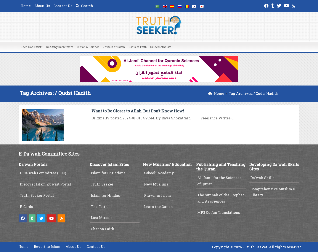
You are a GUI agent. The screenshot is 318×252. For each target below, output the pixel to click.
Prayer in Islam (157, 195)
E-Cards (26, 206)
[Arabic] (157, 6)
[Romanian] (187, 6)
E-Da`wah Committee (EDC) (43, 173)
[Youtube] (287, 5)
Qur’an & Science (88, 47)
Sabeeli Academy (159, 173)
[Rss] (294, 5)
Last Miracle (101, 217)
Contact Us (62, 5)
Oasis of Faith (137, 47)
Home (26, 5)
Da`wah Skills (262, 177)
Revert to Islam (47, 246)
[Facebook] (267, 5)
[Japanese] (201, 6)
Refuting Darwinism (59, 47)
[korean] (194, 6)
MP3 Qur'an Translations (218, 212)
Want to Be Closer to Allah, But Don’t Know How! (138, 110)
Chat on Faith (102, 229)
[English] (165, 6)
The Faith (99, 206)
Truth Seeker (102, 184)
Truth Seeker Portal (37, 195)
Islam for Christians (108, 173)
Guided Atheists (160, 47)
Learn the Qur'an (158, 206)
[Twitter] (279, 5)
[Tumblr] (273, 5)
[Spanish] (172, 6)
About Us (42, 5)
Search (86, 5)
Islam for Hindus (105, 195)
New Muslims (156, 184)
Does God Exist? (32, 47)
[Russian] (179, 6)
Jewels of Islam (114, 47)
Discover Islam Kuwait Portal (45, 184)
